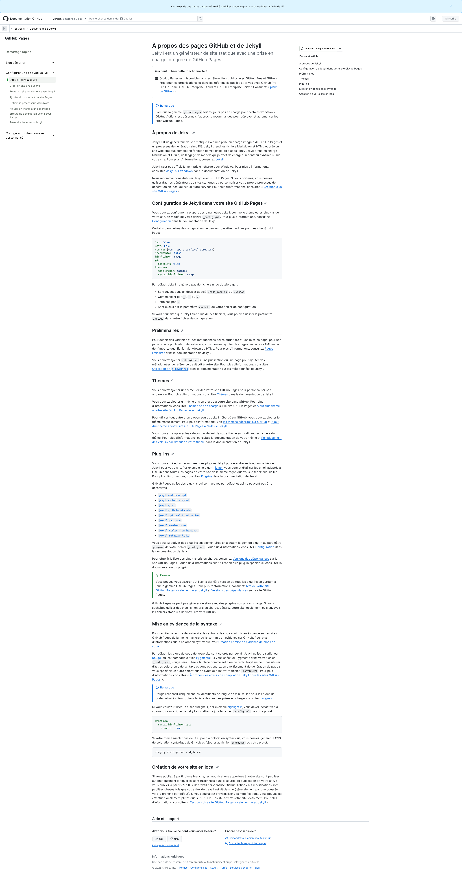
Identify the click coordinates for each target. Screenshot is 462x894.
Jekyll (220, 159)
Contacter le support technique (247, 843)
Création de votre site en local (183, 767)
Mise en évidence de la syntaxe (184, 624)
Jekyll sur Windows (179, 171)
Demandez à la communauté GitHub (250, 838)
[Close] (452, 6)
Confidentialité (198, 867)
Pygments (203, 658)
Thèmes (160, 380)
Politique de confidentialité (165, 845)
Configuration (161, 221)
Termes (183, 867)
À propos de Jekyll (171, 132)
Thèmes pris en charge (202, 406)
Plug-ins (160, 454)
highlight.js (235, 707)
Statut (213, 867)
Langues (266, 698)
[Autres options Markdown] (340, 48)
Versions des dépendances (251, 558)
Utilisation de (170, 368)
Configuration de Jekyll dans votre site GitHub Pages (207, 203)
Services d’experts (241, 867)
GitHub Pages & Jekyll (43, 28)
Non (176, 838)
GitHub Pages (17, 38)
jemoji (219, 467)
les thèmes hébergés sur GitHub (245, 422)
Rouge (156, 658)
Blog (257, 867)
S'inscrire (450, 18)
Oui (161, 838)
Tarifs (223, 867)
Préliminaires (165, 330)
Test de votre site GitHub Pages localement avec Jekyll (228, 802)
